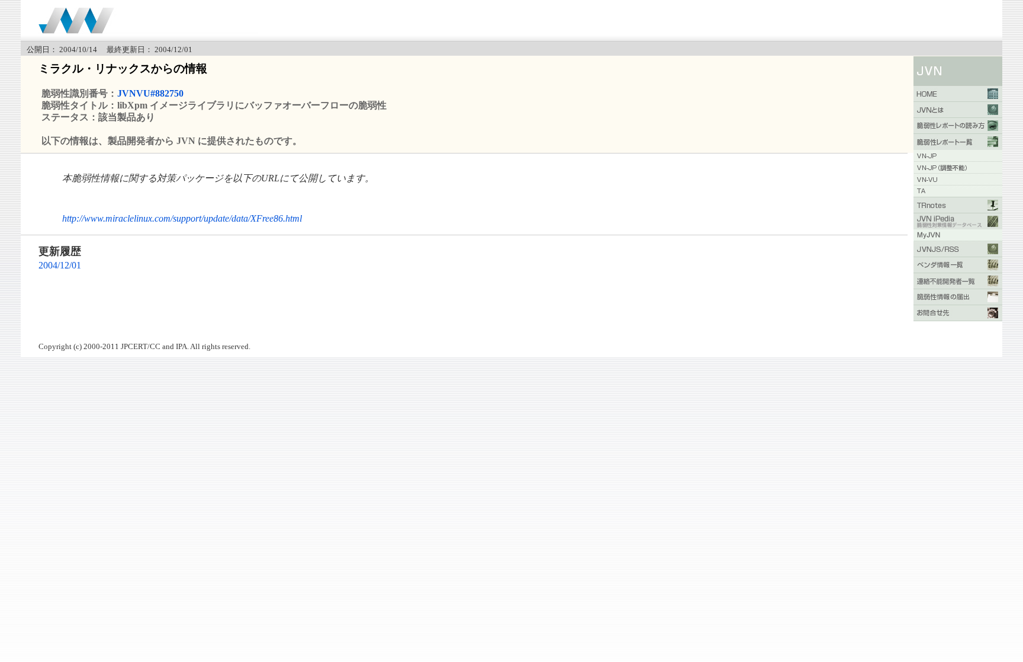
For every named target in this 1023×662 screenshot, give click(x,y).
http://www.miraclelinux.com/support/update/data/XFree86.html (182, 218)
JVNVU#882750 (150, 93)
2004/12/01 (59, 265)
